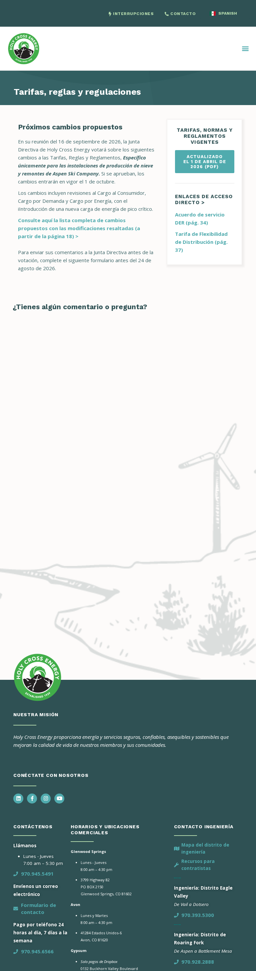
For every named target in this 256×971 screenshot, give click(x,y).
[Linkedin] (18, 799)
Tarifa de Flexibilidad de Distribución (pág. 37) (201, 241)
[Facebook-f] (32, 799)
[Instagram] (46, 799)
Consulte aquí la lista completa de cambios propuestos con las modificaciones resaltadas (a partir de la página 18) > (79, 228)
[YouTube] (59, 799)
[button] (245, 48)
